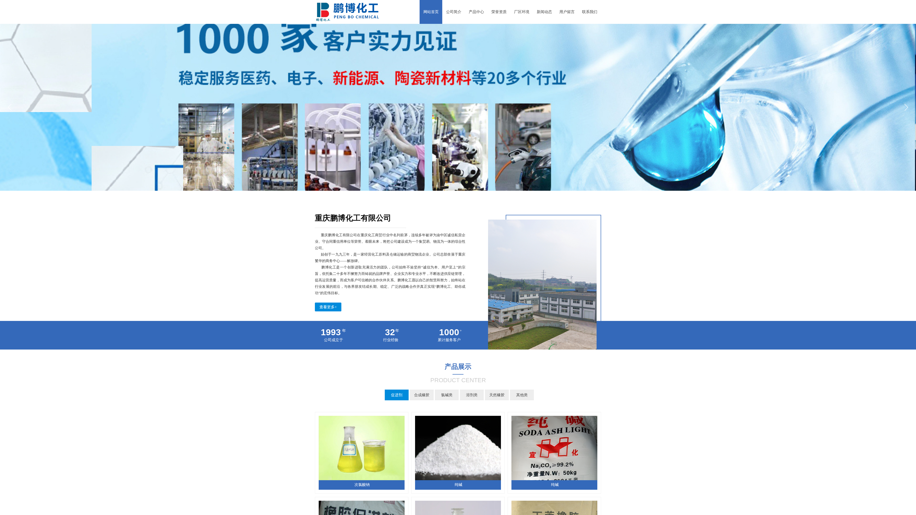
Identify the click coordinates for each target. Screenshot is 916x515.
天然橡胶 (497, 395)
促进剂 (396, 395)
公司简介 (453, 12)
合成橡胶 (421, 395)
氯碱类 (447, 395)
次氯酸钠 (362, 485)
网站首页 (431, 12)
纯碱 (458, 485)
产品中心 (476, 12)
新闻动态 (544, 12)
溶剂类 (472, 395)
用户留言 (567, 12)
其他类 (522, 395)
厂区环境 (521, 12)
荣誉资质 (499, 12)
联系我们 (589, 12)
